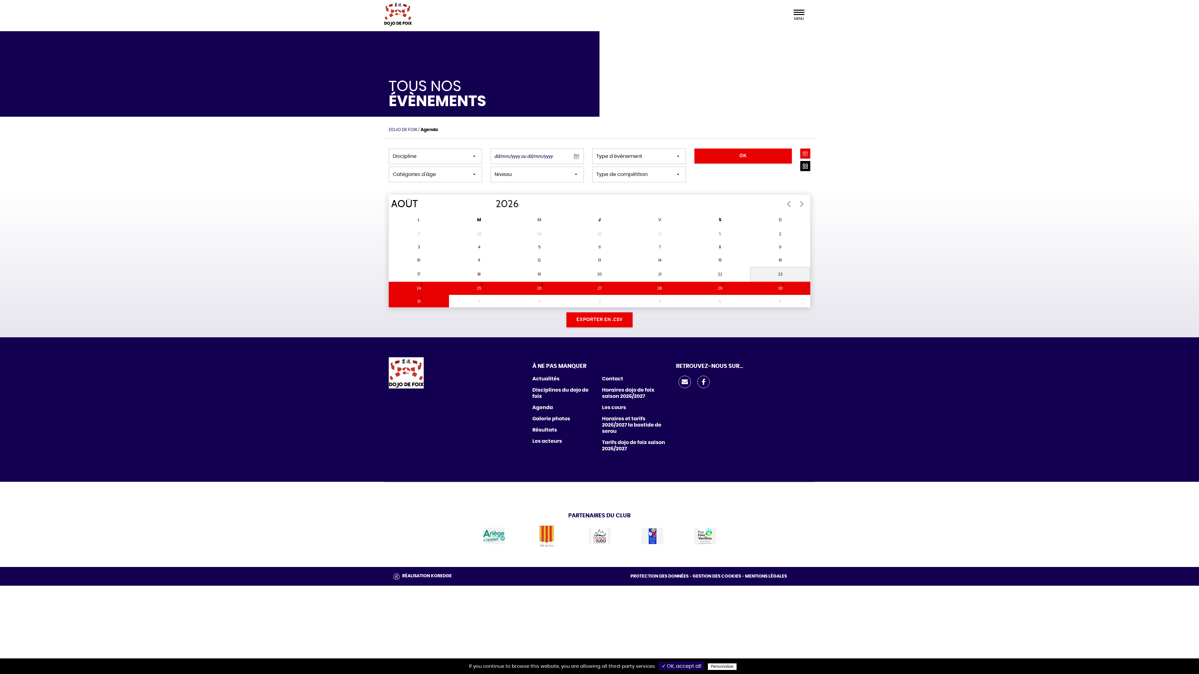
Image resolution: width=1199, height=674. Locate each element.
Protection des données (659, 576)
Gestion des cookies (717, 576)
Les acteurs (547, 441)
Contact (612, 378)
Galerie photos (551, 418)
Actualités (546, 378)
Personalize (722, 667)
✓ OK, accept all (681, 666)
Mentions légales (766, 576)
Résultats (544, 429)
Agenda (542, 407)
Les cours (614, 407)
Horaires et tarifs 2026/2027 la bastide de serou (631, 425)
